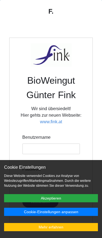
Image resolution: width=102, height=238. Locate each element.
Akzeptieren (51, 198)
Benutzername (36, 137)
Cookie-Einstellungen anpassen (51, 212)
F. (51, 11)
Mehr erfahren (51, 227)
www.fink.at (51, 121)
